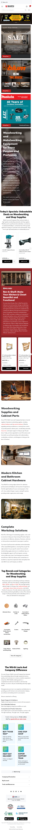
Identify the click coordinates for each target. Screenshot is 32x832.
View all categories (16, 655)
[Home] (9, 6)
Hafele (7, 584)
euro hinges (6, 588)
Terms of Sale (19, 827)
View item (9, 368)
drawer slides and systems (16, 588)
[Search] (25, 10)
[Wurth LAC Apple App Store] (9, 818)
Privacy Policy (12, 827)
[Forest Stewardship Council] (8, 813)
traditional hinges (22, 586)
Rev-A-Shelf (15, 584)
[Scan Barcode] (29, 10)
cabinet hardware (5, 424)
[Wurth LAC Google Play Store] (22, 818)
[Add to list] (14, 261)
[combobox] (9, 365)
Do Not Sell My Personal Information (16, 829)
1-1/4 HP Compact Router (8, 250)
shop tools (4, 430)
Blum (3, 584)
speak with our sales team (18, 719)
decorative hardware (18, 424)
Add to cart (7, 261)
